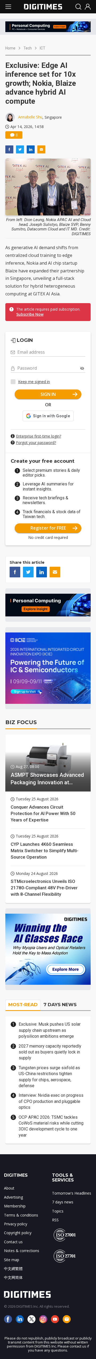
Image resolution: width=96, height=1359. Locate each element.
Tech (27, 48)
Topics (57, 1211)
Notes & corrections (21, 1250)
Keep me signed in (34, 381)
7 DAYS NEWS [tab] (60, 1004)
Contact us (13, 1241)
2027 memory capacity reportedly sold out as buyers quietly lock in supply (50, 1052)
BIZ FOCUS (21, 722)
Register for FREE (48, 528)
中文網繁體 (13, 1268)
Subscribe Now (29, 314)
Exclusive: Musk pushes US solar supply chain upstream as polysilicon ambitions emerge (50, 1030)
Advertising (13, 1197)
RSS (55, 1219)
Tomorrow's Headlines (71, 1193)
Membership (15, 1206)
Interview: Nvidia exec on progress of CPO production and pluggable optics (51, 1101)
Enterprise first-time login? (38, 436)
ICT (42, 48)
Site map (11, 1259)
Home (10, 48)
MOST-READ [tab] (23, 1004)
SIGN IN (48, 394)
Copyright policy (17, 1232)
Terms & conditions (21, 1215)
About (9, 1188)
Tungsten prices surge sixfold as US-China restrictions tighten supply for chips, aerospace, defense (49, 1076)
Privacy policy (15, 1223)
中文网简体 (13, 1277)
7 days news (62, 1201)
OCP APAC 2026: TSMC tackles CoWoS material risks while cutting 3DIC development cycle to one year (51, 1126)
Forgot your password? (36, 442)
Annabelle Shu (30, 116)
